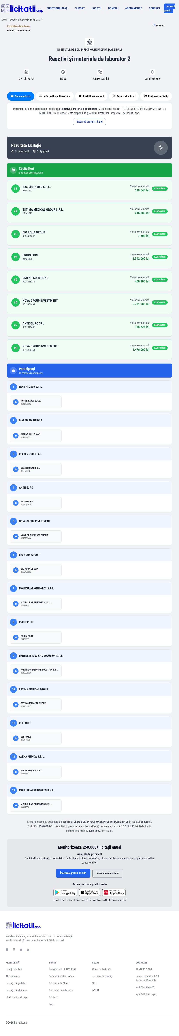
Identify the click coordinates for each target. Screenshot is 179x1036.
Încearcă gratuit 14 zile (90, 121)
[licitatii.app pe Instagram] (14, 950)
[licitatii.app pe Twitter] (28, 950)
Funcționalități (14, 969)
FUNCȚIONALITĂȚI (57, 8)
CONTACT (154, 8)
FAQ (51, 1004)
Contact (53, 997)
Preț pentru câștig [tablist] (157, 96)
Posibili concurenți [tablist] (93, 96)
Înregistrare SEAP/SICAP (63, 969)
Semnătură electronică (61, 976)
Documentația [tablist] (22, 96)
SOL (94, 983)
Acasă (4, 20)
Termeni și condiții (102, 976)
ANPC (95, 990)
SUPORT (80, 8)
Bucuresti (160, 25)
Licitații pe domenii (16, 990)
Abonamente (13, 976)
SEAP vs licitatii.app (17, 997)
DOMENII (113, 8)
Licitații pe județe (16, 983)
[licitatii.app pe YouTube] (21, 950)
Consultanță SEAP (59, 983)
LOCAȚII (96, 8)
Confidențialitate (101, 969)
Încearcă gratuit (169, 8)
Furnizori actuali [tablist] (125, 96)
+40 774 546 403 (145, 987)
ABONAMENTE (133, 8)
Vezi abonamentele (108, 873)
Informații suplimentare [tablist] (56, 96)
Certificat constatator (61, 990)
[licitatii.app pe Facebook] (7, 950)
